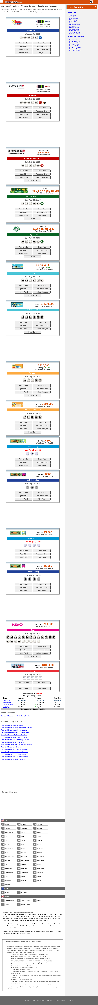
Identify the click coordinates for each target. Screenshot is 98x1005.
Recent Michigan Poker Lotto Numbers (13, 759)
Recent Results (23, 683)
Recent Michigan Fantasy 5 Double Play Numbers (16, 744)
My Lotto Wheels (74, 41)
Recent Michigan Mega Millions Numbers (14, 730)
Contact (70, 1000)
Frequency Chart (42, 46)
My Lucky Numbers (75, 47)
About (33, 1000)
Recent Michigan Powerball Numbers (12, 725)
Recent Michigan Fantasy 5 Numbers (12, 742)
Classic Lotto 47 (8, 704)
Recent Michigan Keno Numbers (11, 747)
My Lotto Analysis (74, 46)
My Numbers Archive (75, 50)
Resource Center (74, 33)
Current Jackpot (74, 27)
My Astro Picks (73, 39)
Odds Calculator (74, 30)
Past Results (23, 43)
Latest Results (73, 23)
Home (27, 1000)
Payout (41, 53)
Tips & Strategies (74, 32)
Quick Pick (23, 46)
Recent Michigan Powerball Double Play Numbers (16, 727)
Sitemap (50, 1000)
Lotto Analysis (73, 18)
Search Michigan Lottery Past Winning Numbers (16, 716)
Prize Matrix (23, 53)
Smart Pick (42, 43)
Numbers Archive (74, 24)
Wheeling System (74, 20)
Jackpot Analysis (42, 49)
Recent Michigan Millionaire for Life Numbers (15, 732)
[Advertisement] (32, 69)
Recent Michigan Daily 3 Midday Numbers (14, 752)
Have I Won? (23, 49)
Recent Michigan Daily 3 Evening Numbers (14, 756)
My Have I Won (74, 49)
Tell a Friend (41, 1000)
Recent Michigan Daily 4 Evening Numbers (14, 754)
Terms (57, 1000)
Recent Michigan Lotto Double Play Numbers (15, 739)
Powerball (6, 700)
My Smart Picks (74, 43)
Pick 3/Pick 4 (73, 26)
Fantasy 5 (6, 707)
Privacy (63, 1000)
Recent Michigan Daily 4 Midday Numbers (14, 749)
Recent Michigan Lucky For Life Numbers (14, 735)
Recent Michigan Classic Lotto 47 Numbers (14, 737)
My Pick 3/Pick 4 (74, 44)
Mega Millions (7, 702)
